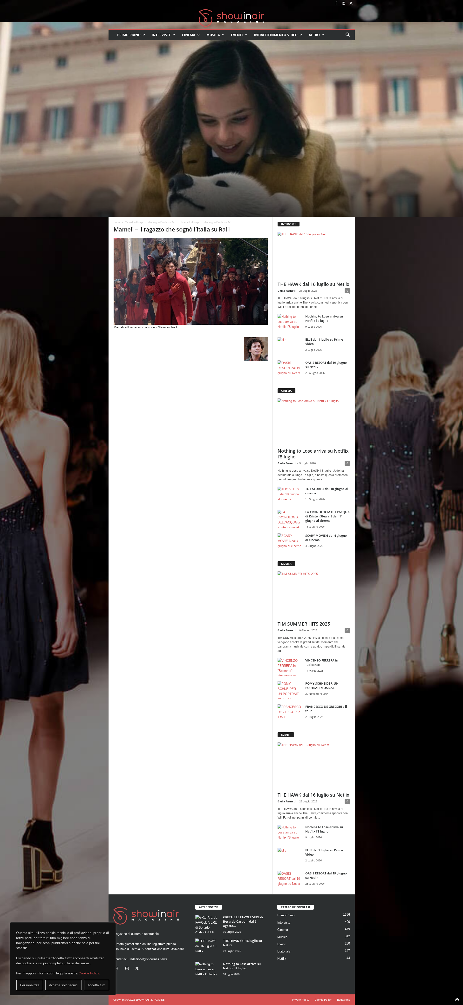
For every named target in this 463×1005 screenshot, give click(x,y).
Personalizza (30, 985)
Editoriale (283, 951)
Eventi (237, 35)
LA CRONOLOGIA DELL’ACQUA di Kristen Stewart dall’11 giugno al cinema (327, 516)
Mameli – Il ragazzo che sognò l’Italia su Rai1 (151, 222)
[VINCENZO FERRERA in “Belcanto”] (290, 667)
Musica (213, 35)
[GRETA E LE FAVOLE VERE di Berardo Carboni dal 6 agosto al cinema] (207, 924)
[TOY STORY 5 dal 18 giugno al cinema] (290, 496)
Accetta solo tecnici (63, 985)
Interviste (161, 35)
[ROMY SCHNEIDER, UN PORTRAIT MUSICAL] (290, 690)
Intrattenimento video (276, 35)
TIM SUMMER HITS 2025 (304, 624)
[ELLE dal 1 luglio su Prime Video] (290, 346)
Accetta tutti (96, 985)
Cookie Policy (89, 973)
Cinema (188, 35)
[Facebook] (336, 3)
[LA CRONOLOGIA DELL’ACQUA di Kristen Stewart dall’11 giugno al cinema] (290, 519)
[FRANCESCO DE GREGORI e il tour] (290, 713)
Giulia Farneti (286, 290)
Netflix (281, 958)
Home (117, 222)
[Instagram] (344, 3)
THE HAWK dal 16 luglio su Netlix (313, 284)
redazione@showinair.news (148, 959)
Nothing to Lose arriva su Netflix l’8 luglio (324, 318)
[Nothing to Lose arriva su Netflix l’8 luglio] (290, 323)
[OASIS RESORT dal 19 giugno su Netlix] (290, 369)
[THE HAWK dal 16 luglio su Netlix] (314, 255)
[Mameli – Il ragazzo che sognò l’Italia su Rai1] (191, 281)
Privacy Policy (300, 999)
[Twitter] (351, 3)
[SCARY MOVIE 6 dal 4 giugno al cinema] (290, 542)
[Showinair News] (232, 18)
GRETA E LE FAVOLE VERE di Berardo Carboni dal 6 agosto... (243, 921)
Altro (314, 35)
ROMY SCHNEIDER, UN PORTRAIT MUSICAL (322, 685)
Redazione (343, 999)
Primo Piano (129, 35)
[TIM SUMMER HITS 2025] (314, 594)
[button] (347, 35)
